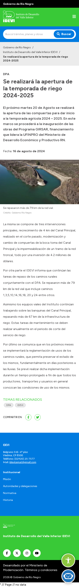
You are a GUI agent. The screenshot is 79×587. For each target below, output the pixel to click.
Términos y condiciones (41, 570)
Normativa (9, 493)
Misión (7, 479)
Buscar (66, 34)
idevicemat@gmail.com (22, 462)
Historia (8, 500)
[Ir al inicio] (27, 17)
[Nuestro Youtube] (37, 553)
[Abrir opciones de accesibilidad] (68, 560)
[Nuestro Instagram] (27, 553)
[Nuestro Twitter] (17, 553)
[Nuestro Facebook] (7, 553)
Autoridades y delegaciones (20, 486)
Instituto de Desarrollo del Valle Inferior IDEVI (30, 52)
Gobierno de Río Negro (17, 47)
